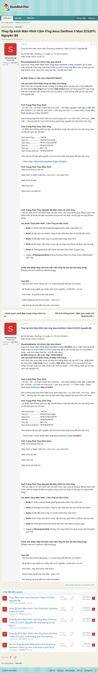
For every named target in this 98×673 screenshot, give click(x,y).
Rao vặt (29, 603)
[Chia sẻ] (91, 44)
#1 (94, 44)
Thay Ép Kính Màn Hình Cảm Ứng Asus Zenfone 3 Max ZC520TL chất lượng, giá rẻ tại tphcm (33, 635)
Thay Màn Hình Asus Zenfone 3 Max (47, 347)
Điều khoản (70, 670)
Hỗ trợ (79, 670)
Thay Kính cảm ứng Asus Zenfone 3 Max (53, 435)
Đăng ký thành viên (22, 22)
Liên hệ (52, 670)
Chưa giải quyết (7, 22)
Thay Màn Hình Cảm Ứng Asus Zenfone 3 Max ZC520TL (56, 64)
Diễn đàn (7, 18)
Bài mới (18, 18)
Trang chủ (88, 670)
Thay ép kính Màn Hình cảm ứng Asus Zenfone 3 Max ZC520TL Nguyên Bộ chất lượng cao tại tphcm (33, 622)
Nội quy (60, 670)
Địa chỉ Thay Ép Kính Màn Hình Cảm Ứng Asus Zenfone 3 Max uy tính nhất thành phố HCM (32, 646)
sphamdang (8, 39)
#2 (94, 324)
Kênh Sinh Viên (9, 670)
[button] (23, 18)
